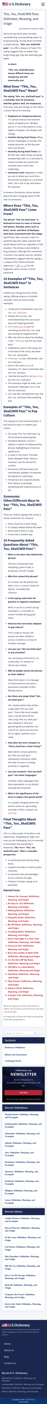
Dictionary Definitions (15, 1047)
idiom (22, 847)
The (10, 119)
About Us (9, 1350)
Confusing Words (13, 1061)
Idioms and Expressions (16, 1054)
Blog (6, 1356)
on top (17, 126)
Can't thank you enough (19, 326)
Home (7, 1343)
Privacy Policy (23, 1402)
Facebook (18, 1009)
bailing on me (35, 376)
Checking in (13, 358)
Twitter (6, 1009)
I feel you (19, 340)
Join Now (23, 1092)
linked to (17, 585)
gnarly (28, 365)
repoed (32, 386)
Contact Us (10, 1363)
